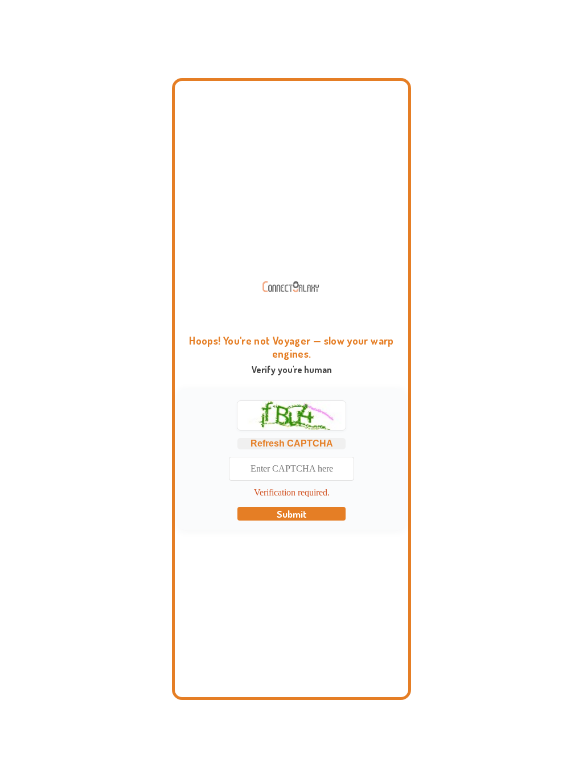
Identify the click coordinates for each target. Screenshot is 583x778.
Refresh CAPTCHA (292, 443)
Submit (292, 513)
